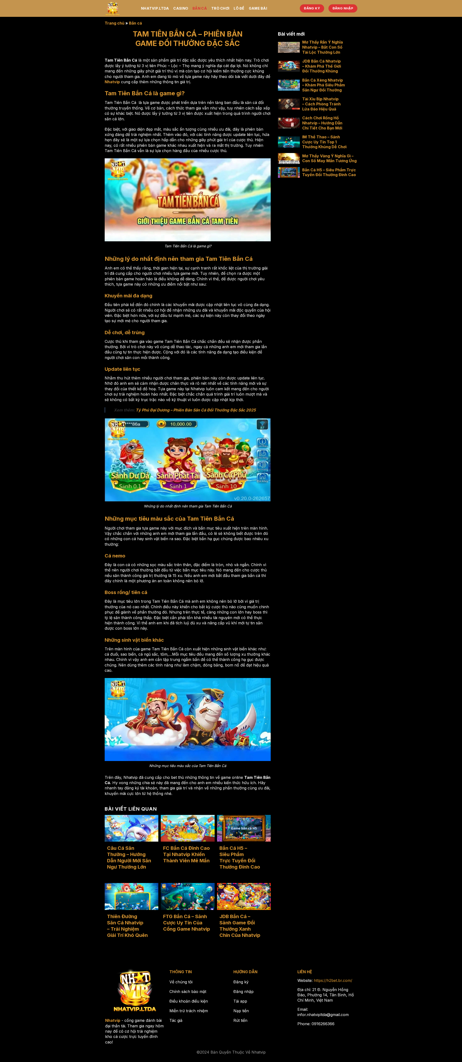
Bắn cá (199, 8)
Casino (180, 8)
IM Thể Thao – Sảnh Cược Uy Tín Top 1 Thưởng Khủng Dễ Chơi (324, 141)
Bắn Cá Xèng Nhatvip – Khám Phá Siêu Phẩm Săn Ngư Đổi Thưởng (323, 85)
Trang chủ (114, 23)
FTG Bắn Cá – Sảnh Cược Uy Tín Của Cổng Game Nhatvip (186, 923)
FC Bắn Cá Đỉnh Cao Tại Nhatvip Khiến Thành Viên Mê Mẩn (186, 854)
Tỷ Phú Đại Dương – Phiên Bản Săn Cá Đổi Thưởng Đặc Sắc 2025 (196, 410)
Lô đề (239, 8)
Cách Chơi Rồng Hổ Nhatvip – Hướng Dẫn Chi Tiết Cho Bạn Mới (322, 122)
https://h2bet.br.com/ (333, 980)
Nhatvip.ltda (155, 8)
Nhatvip (112, 81)
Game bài (258, 8)
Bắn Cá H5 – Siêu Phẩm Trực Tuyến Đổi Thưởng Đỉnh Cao (239, 857)
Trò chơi (220, 8)
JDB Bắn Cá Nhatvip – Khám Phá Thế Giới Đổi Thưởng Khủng (321, 66)
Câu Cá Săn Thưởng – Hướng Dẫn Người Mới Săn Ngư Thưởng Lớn (129, 857)
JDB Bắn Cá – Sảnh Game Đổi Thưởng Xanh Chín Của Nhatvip (239, 926)
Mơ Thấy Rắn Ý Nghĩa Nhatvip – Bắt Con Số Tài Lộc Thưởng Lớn (322, 47)
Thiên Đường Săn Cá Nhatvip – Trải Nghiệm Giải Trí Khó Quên (127, 926)
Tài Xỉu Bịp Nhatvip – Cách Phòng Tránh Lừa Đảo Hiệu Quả (321, 103)
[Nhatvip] (119, 8)
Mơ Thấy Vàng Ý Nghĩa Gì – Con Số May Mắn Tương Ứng (329, 158)
